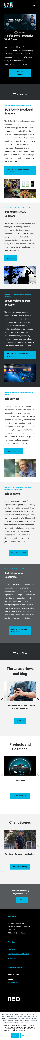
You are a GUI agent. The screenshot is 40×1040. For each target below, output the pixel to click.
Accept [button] (15, 1035)
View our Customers (20, 73)
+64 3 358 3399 (13, 982)
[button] (2, 699)
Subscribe (21, 900)
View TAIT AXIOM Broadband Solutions (18, 170)
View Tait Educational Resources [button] (19, 630)
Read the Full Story (20, 866)
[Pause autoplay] (16, 32)
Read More (11, 258)
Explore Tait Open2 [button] (20, 796)
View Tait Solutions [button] (18, 553)
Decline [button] (24, 1035)
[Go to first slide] (32, 24)
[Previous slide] (7, 24)
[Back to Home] (8, 5)
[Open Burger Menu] (34, 5)
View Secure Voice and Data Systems (17, 354)
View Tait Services (13, 451)
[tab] (19, 32)
